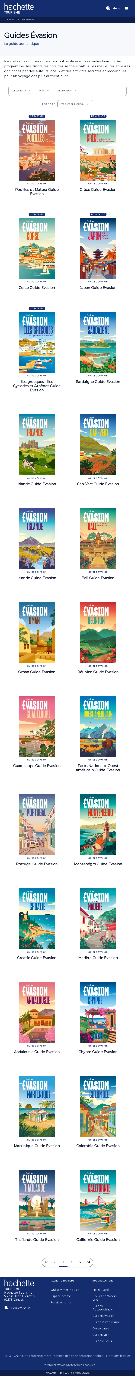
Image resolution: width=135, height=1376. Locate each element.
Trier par (48, 104)
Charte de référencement (33, 1356)
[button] (22, 91)
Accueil (11, 19)
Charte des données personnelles (78, 1356)
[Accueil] (19, 8)
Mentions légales (118, 1356)
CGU (8, 1356)
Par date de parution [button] (72, 104)
